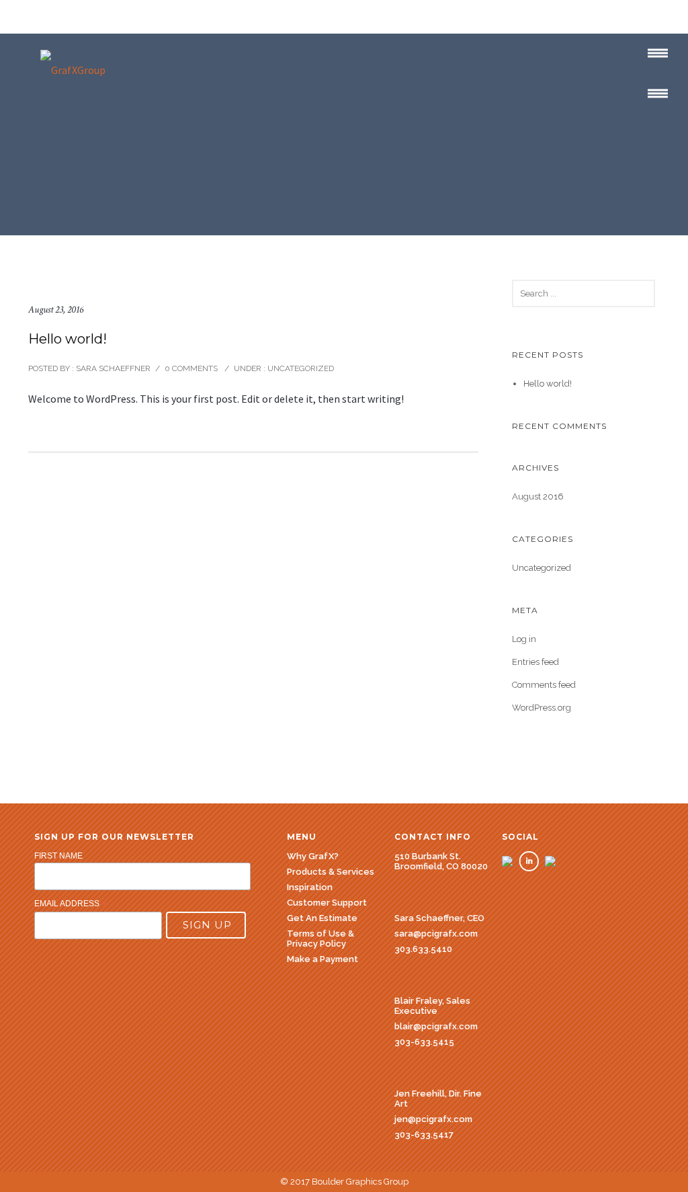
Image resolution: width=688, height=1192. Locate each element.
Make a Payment (322, 959)
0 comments (191, 368)
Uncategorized (299, 368)
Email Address (70, 904)
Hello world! (67, 339)
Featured (241, 107)
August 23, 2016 (55, 309)
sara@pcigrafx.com (436, 933)
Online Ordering (549, 107)
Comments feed (544, 685)
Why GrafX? (40, 107)
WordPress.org (541, 708)
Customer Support (334, 107)
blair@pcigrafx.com (436, 1026)
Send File (533, 167)
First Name (58, 856)
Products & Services (143, 107)
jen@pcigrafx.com (433, 1119)
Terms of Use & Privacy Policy (320, 938)
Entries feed (535, 662)
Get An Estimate (445, 108)
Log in (524, 639)
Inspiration (310, 887)
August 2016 (538, 496)
